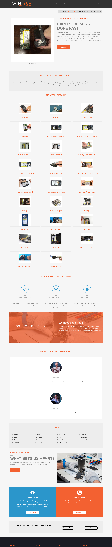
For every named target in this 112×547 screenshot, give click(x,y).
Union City (39, 442)
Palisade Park (71, 11)
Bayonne (16, 434)
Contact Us (79, 512)
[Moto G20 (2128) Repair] (25, 188)
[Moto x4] (87, 225)
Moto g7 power (56, 229)
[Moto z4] (56, 244)
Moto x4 (87, 229)
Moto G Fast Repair (25, 155)
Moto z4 (56, 248)
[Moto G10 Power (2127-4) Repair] (87, 169)
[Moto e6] (25, 132)
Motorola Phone (91, 11)
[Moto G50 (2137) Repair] (87, 188)
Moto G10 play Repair (56, 173)
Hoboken (16, 437)
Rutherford (84, 439)
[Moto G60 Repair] (56, 207)
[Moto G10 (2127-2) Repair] (25, 169)
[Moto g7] (87, 207)
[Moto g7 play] (25, 225)
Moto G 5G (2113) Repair (56, 136)
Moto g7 (87, 211)
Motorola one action (87, 248)
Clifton (38, 434)
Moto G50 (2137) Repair (87, 192)
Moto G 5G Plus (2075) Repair (87, 136)
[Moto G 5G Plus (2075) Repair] (87, 132)
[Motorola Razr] (56, 262)
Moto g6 (99, 11)
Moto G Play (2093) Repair (56, 155)
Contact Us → (67, 528)
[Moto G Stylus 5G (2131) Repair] (87, 151)
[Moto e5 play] (87, 114)
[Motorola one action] (87, 244)
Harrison (83, 434)
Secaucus (16, 442)
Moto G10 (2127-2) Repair (25, 173)
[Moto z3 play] (25, 244)
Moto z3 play (25, 248)
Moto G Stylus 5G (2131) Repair (87, 155)
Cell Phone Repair (81, 11)
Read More (64, 47)
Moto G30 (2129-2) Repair (56, 192)
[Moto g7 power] (56, 225)
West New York (63, 442)
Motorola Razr (56, 266)
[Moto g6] (25, 207)
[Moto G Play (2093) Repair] (56, 151)
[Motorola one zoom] (25, 262)
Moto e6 (25, 136)
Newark (38, 439)
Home (60, 11)
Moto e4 (25, 118)
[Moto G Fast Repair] (25, 151)
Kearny (60, 437)
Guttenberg (62, 434)
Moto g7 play (24, 229)
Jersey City (39, 437)
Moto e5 (56, 118)
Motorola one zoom (24, 266)
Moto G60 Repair (56, 211)
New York (16, 439)
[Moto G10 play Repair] (56, 169)
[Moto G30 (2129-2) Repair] (56, 188)
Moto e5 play (87, 118)
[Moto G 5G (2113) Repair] (56, 132)
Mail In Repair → (91, 528)
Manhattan (84, 437)
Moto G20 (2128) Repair (25, 192)
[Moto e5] (56, 114)
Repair (64, 11)
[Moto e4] (25, 114)
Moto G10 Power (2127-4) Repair (87, 173)
